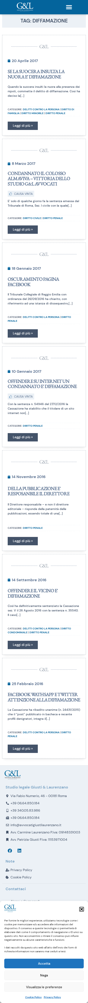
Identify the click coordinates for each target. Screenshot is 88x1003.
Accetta (44, 963)
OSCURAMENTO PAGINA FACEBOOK (33, 281)
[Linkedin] (19, 851)
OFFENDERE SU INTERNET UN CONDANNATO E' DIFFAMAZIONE (42, 383)
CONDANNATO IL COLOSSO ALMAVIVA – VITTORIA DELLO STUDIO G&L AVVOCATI (39, 178)
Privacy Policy (52, 997)
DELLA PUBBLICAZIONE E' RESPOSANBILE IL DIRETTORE (38, 491)
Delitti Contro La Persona (41, 109)
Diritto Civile (32, 218)
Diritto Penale (55, 113)
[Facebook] (10, 851)
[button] (81, 909)
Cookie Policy (33, 997)
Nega (44, 975)
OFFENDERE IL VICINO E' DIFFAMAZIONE (33, 593)
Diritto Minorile (32, 113)
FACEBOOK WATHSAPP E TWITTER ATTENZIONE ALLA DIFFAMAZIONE (44, 697)
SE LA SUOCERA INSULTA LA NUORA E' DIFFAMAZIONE (36, 74)
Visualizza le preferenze (44, 987)
